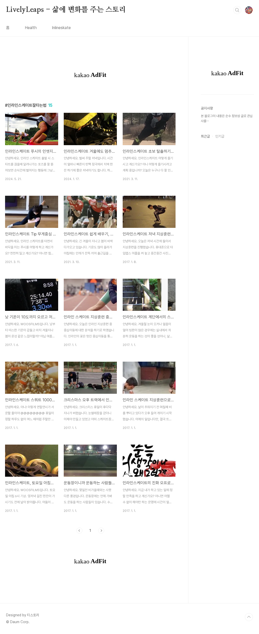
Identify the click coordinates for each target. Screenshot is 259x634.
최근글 (205, 136)
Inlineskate (61, 27)
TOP (249, 617)
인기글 (219, 136)
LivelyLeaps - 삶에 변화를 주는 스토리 (66, 9)
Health (31, 27)
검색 (237, 10)
